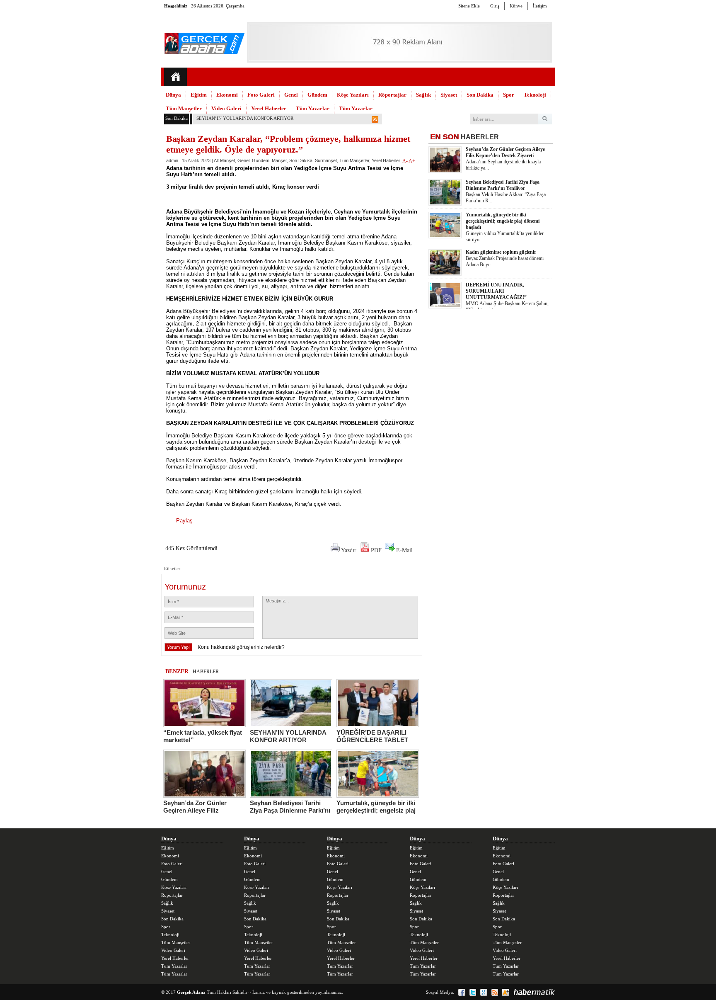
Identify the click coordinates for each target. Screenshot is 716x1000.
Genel (291, 95)
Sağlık (423, 95)
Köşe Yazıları (353, 95)
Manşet (279, 160)
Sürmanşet (326, 160)
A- (405, 161)
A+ (412, 161)
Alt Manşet (224, 160)
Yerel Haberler (268, 108)
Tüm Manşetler (184, 108)
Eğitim (199, 95)
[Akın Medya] (505, 992)
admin (172, 160)
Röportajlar (392, 95)
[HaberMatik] (534, 992)
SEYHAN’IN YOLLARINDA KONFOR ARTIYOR (244, 118)
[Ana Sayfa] (175, 77)
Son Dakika (480, 95)
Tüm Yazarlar (312, 108)
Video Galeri (226, 108)
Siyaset (448, 95)
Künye (516, 5)
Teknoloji (535, 95)
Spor (508, 95)
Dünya (173, 95)
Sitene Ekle (469, 5)
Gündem (317, 95)
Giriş (494, 5)
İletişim (540, 5)
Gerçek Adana (191, 992)
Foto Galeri (261, 95)
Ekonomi (227, 95)
